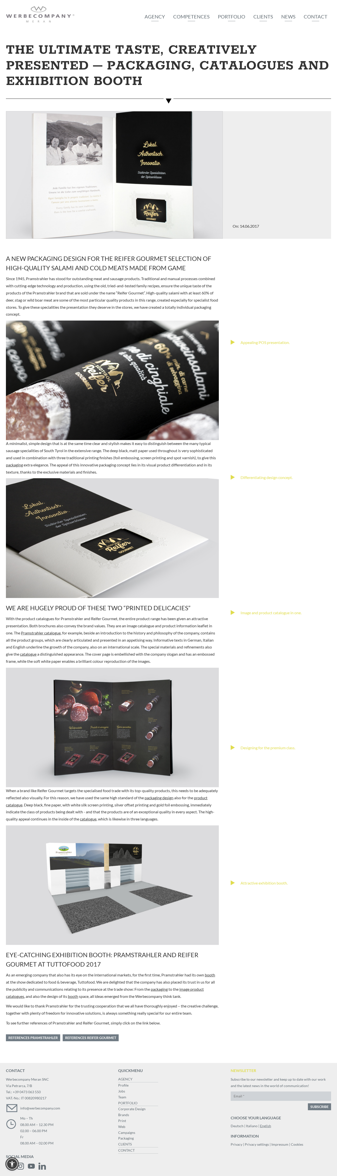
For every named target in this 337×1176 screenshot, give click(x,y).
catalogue (28, 654)
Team (122, 1097)
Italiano (252, 1126)
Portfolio (231, 16)
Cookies (297, 1144)
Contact (315, 16)
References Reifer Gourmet (90, 1038)
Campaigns (126, 1132)
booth (210, 974)
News (288, 16)
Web (121, 1127)
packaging (14, 464)
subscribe (319, 1107)
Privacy (236, 1144)
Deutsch (237, 1126)
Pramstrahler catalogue (41, 633)
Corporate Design (132, 1109)
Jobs (121, 1091)
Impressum (279, 1144)
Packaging (126, 1138)
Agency (155, 16)
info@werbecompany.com (40, 1108)
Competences (191, 16)
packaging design (159, 797)
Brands (123, 1115)
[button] (12, 1164)
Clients (263, 16)
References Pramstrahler (33, 1038)
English (265, 1126)
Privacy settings (257, 1144)
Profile (123, 1085)
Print (122, 1121)
